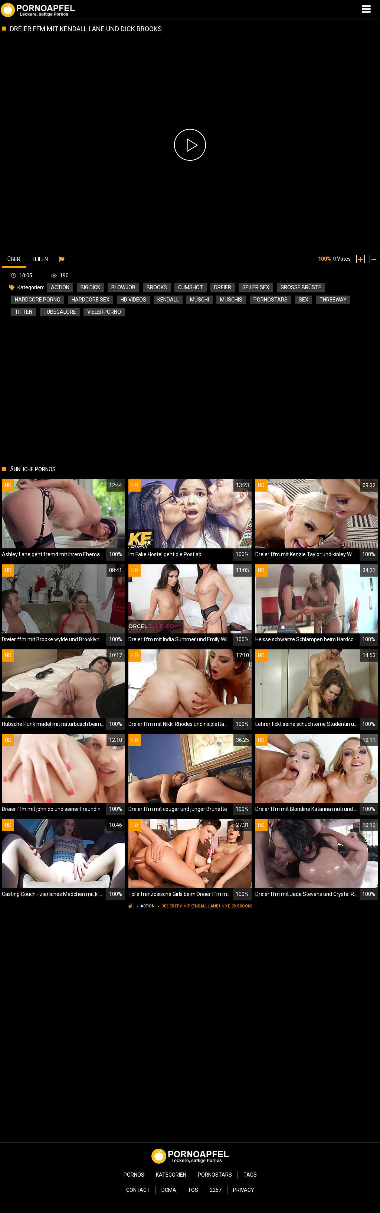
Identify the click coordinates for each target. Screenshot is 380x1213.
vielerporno (104, 312)
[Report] (62, 259)
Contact (138, 1190)
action (60, 287)
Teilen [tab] (40, 259)
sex (303, 300)
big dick (90, 287)
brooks (157, 287)
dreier (222, 287)
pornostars (270, 300)
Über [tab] (13, 259)
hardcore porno (37, 300)
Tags (250, 1175)
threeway (333, 300)
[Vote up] (360, 259)
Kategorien (171, 1175)
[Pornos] (37, 9)
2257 (216, 1190)
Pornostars (215, 1175)
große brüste (301, 287)
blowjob (123, 287)
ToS (193, 1190)
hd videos (133, 300)
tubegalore (59, 312)
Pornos (134, 1175)
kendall (168, 300)
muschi (199, 300)
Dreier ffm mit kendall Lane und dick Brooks (206, 906)
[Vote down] (374, 259)
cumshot (190, 287)
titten (23, 312)
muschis (231, 300)
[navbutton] (367, 9)
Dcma (168, 1190)
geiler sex (255, 287)
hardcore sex (90, 300)
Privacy (243, 1190)
